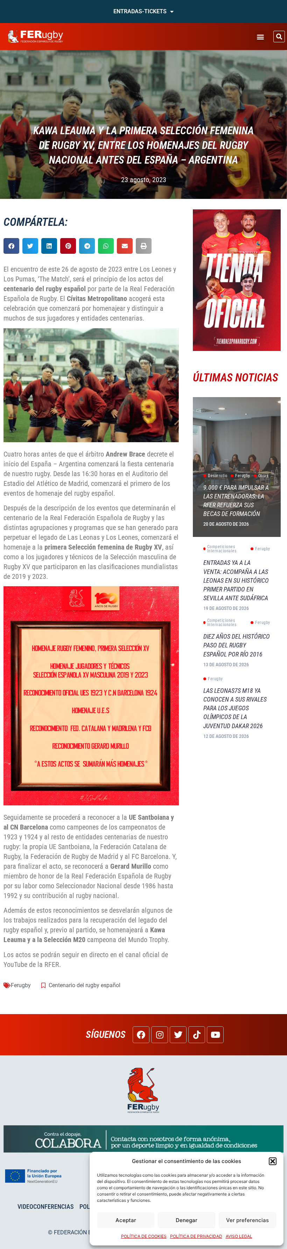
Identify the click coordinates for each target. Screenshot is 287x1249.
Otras (263, 476)
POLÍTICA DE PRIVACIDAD (196, 1236)
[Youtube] (215, 1034)
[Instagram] (159, 1034)
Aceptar (125, 1220)
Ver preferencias (247, 1220)
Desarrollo (217, 476)
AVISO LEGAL (239, 1236)
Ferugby (21, 985)
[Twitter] (178, 1034)
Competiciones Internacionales (222, 549)
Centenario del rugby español (84, 985)
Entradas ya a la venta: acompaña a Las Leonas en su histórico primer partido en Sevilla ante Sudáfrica (236, 580)
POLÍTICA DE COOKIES (144, 1236)
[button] (272, 1161)
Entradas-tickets (140, 11)
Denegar (186, 1220)
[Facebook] (141, 1034)
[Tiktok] (196, 1034)
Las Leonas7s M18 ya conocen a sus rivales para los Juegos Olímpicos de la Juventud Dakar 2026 (235, 708)
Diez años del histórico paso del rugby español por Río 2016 (236, 645)
